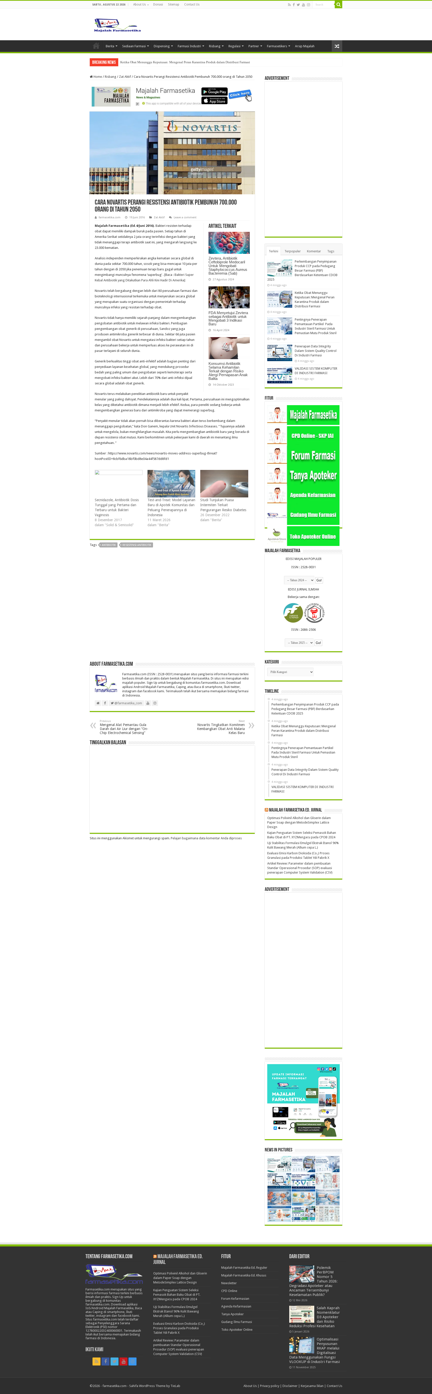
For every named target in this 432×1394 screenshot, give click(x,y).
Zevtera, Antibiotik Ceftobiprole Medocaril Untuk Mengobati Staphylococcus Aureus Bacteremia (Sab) (227, 265)
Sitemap (173, 4)
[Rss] (289, 5)
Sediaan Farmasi (134, 46)
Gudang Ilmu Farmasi (236, 1322)
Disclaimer (290, 1386)
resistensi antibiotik (136, 545)
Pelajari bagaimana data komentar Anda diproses (206, 838)
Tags (330, 251)
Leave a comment (185, 217)
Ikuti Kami (94, 1350)
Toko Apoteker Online (236, 1329)
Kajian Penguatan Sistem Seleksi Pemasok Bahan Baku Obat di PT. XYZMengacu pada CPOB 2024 (176, 1294)
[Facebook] (293, 5)
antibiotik (109, 545)
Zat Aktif (125, 77)
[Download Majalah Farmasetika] (172, 96)
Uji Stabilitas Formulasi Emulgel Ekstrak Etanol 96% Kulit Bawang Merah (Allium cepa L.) (176, 1311)
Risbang (214, 46)
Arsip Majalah (304, 46)
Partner (253, 46)
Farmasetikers (277, 46)
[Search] (338, 4)
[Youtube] (304, 5)
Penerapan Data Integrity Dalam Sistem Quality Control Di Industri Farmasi (315, 350)
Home (96, 45)
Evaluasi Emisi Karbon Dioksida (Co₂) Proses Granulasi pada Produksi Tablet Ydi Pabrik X (179, 1328)
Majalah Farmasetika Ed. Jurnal (295, 810)
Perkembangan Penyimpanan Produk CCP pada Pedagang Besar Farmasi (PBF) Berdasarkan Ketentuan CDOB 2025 (302, 270)
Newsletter (229, 1283)
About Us (139, 4)
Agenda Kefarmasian (236, 1306)
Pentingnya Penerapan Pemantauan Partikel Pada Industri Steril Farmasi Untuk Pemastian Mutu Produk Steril (194, 62)
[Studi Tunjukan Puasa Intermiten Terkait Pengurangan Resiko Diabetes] (224, 483)
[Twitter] (298, 5)
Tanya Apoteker (232, 1314)
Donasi (158, 4)
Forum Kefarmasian (235, 1298)
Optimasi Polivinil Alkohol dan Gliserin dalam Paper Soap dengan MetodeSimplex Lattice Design (299, 822)
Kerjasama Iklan (312, 1386)
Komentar (314, 251)
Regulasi (234, 46)
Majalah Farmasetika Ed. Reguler (244, 1267)
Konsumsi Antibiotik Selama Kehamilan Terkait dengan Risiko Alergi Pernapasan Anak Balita (228, 371)
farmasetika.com (109, 217)
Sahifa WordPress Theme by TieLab (154, 1386)
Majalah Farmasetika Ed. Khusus (243, 1275)
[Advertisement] (172, 606)
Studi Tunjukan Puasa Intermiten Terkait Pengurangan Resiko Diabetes (223, 505)
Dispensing (162, 46)
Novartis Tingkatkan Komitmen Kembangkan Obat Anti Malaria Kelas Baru (221, 727)
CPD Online (229, 1291)
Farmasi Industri (189, 46)
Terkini (273, 251)
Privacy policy (269, 1386)
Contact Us (192, 4)
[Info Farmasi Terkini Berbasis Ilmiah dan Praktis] (117, 24)
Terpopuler (292, 251)
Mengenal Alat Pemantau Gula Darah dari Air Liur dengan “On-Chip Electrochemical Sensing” (124, 727)
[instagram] (308, 5)
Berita (110, 46)
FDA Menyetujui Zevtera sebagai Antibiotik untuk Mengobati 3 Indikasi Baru (228, 318)
